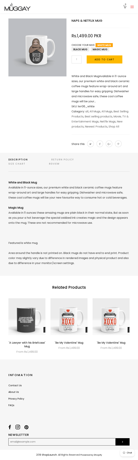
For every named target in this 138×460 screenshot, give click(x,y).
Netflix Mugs (108, 121)
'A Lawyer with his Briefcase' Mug (27, 344)
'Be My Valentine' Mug (69, 343)
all (86, 111)
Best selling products (98, 116)
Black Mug (80, 49)
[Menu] (132, 6)
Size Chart (16, 163)
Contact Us (15, 385)
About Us (13, 392)
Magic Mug (100, 49)
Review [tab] (54, 163)
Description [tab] (18, 159)
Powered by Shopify (91, 454)
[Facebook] (99, 143)
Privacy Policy (16, 398)
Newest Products (96, 126)
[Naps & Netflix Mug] (37, 47)
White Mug (104, 45)
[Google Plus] (109, 143)
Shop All (114, 126)
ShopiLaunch (49, 454)
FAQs (11, 405)
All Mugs (95, 111)
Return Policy (62, 159)
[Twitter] (90, 143)
